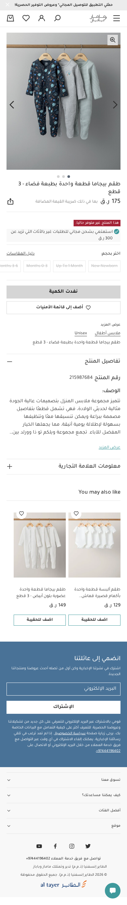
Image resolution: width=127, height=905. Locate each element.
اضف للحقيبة (94, 620)
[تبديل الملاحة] (116, 18)
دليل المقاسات (21, 254)
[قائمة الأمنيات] (76, 514)
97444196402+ (108, 751)
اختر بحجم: (110, 254)
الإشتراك (63, 707)
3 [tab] (58, 176)
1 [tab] (68, 176)
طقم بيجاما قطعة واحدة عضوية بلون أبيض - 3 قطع (41, 593)
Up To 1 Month (69, 266)
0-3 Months (37, 266)
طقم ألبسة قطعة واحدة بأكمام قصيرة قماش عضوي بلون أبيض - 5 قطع (95, 594)
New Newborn (104, 266)
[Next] (12, 105)
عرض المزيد (109, 448)
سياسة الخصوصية (70, 734)
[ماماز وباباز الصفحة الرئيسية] (98, 18)
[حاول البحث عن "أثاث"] (57, 18)
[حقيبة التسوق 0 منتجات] (10, 18)
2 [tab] (63, 176)
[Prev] (115, 105)
